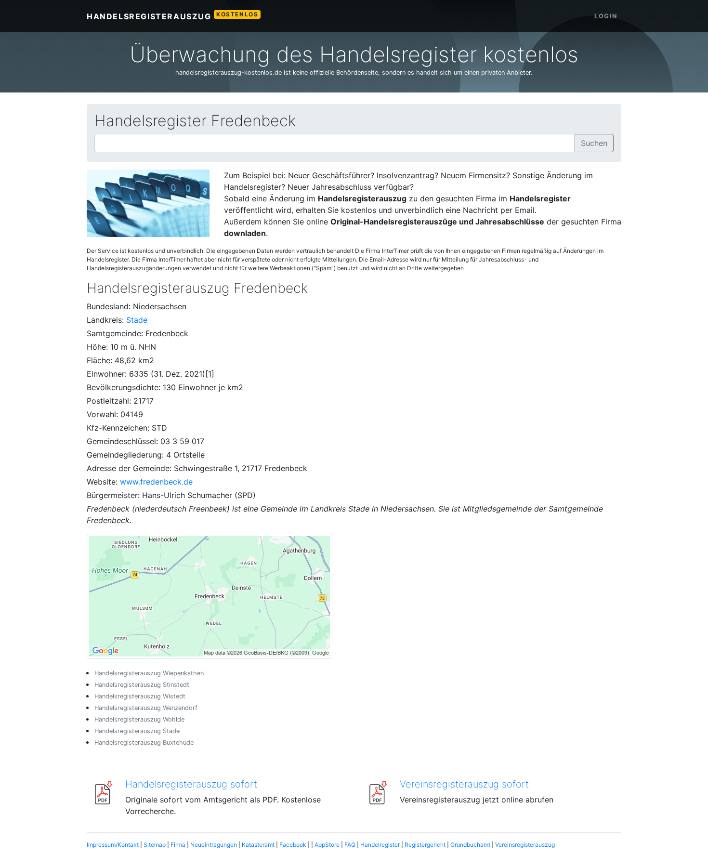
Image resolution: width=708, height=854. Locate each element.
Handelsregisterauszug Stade (137, 731)
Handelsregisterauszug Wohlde (139, 719)
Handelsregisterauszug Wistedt (139, 696)
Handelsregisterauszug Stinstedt (141, 684)
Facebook (292, 844)
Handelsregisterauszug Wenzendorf (145, 707)
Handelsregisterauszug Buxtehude (144, 742)
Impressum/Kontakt (113, 844)
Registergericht (425, 844)
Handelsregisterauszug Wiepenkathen (149, 673)
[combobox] (334, 143)
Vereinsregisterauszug (525, 844)
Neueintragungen (213, 844)
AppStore (327, 844)
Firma (177, 844)
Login (605, 16)
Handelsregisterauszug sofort (191, 784)
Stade (136, 320)
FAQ (349, 844)
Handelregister (380, 844)
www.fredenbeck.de (156, 481)
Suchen (594, 143)
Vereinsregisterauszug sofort (464, 784)
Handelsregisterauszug (172, 16)
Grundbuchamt (470, 844)
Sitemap (155, 844)
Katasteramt (258, 844)
